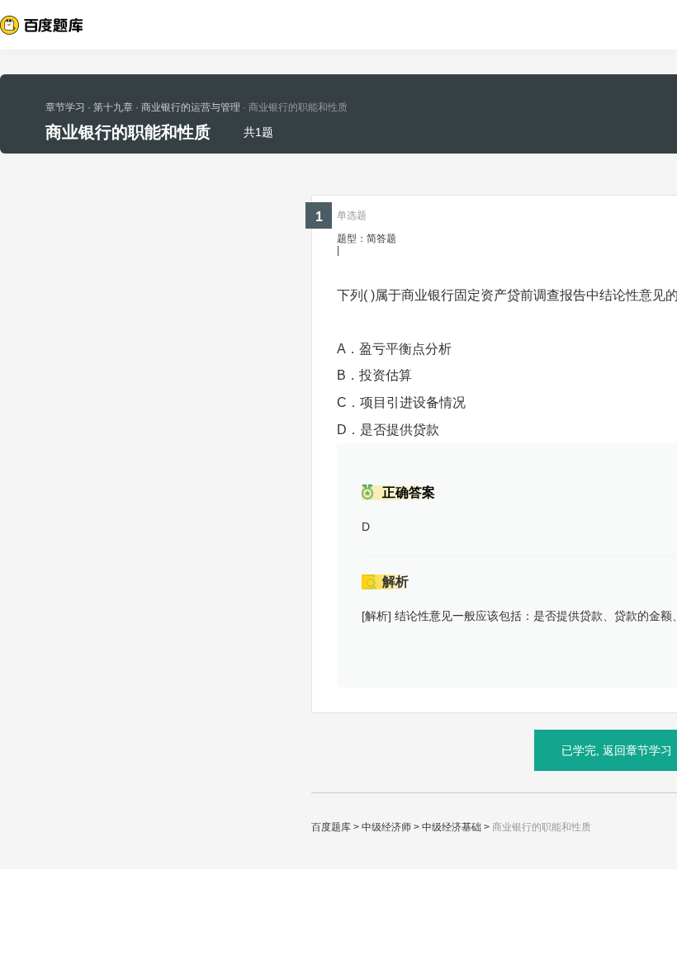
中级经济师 (386, 827)
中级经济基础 (451, 827)
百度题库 (331, 827)
